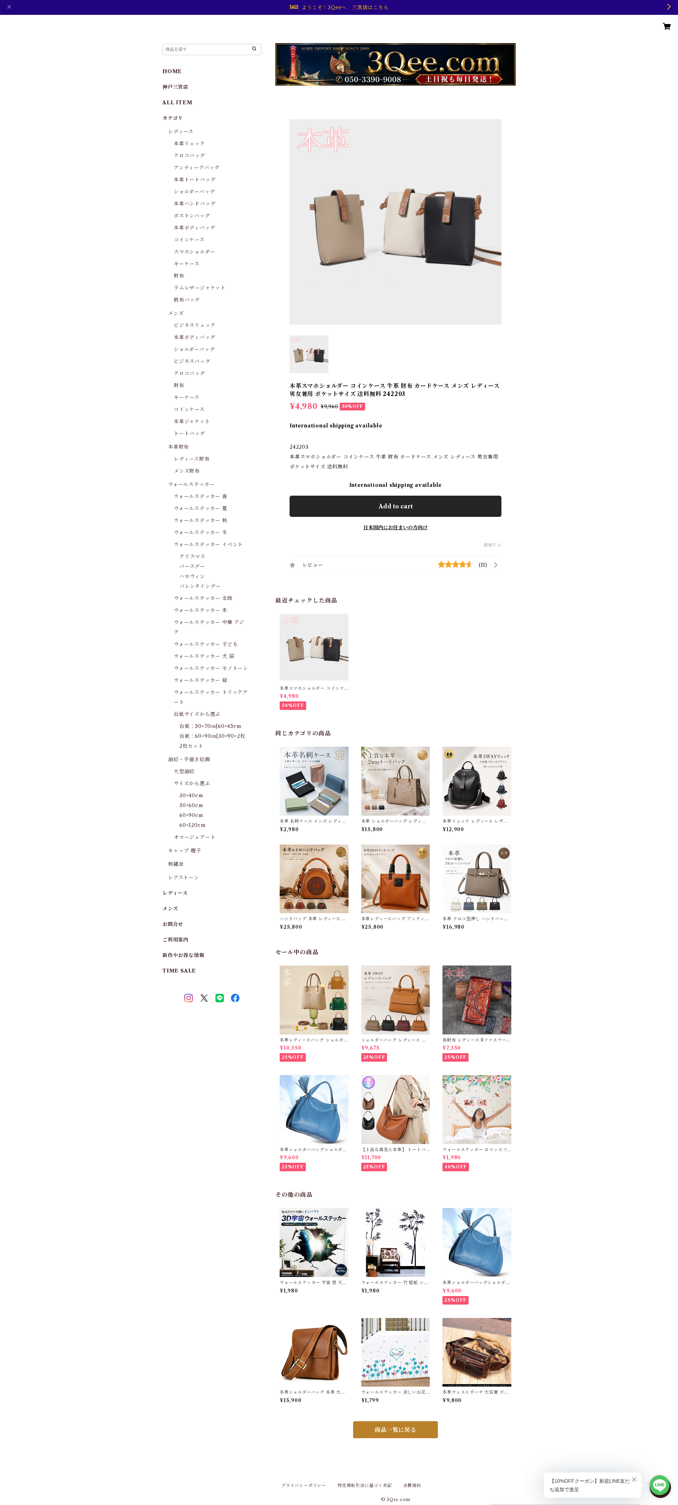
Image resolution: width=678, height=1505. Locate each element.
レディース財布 (192, 459)
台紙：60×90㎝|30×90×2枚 (212, 736)
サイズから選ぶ (192, 783)
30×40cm (191, 795)
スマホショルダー (194, 252)
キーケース (187, 264)
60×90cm (191, 815)
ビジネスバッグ (192, 361)
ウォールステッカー (191, 484)
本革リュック (189, 143)
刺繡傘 (176, 864)
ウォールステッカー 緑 (200, 680)
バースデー (192, 566)
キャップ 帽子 (184, 850)
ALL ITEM (177, 102)
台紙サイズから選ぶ (197, 714)
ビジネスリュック (194, 325)
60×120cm (192, 825)
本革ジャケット (192, 421)
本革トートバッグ (194, 179)
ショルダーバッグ (194, 191)
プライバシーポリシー (303, 1485)
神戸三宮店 (175, 87)
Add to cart (396, 506)
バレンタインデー (200, 586)
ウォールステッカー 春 (200, 496)
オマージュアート (194, 837)
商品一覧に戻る (395, 1429)
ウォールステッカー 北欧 (203, 598)
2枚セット (191, 746)
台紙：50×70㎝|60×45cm (210, 726)
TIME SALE (179, 971)
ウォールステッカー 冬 (200, 532)
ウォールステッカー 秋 (200, 520)
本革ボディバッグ (194, 227)
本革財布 (178, 447)
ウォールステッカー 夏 (200, 508)
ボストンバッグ (192, 215)
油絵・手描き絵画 (189, 759)
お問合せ (172, 924)
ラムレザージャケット (200, 288)
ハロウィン (192, 576)
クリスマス (192, 556)
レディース (181, 131)
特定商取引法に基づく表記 (365, 1485)
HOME (172, 71)
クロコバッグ (189, 155)
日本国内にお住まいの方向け (395, 527)
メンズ (176, 313)
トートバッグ (189, 433)
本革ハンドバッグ (194, 203)
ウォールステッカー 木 (200, 610)
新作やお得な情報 (183, 955)
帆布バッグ (187, 300)
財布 (179, 276)
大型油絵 (184, 771)
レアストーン (183, 877)
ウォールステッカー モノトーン (211, 668)
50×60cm (191, 805)
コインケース (189, 240)
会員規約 (412, 1485)
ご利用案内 (175, 940)
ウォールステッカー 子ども (206, 644)
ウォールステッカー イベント (208, 544)
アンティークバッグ (197, 167)
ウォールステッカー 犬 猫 (204, 656)
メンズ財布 (187, 471)
